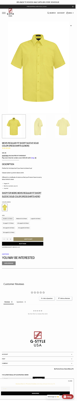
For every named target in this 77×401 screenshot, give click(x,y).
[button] (4, 14)
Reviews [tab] (7, 302)
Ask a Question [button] (48, 298)
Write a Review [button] (65, 298)
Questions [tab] (20, 302)
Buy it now (22, 243)
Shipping (5, 155)
